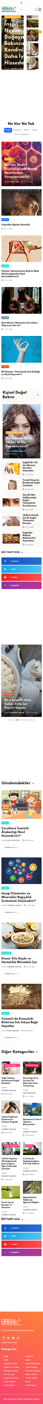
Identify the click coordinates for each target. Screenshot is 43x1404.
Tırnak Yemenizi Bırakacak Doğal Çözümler (31, 483)
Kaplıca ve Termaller (11, 1367)
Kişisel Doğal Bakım (15, 432)
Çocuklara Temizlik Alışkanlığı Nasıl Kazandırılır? (15, 832)
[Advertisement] (21, 95)
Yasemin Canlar (18, 451)
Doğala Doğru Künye (9, 1342)
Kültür (5, 1013)
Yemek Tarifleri (31, 1378)
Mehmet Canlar (18, 69)
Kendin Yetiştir (31, 1374)
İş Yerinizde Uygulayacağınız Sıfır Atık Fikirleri (31, 1161)
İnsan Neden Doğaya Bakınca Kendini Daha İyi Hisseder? (16, 44)
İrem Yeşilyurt (29, 1093)
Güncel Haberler (31, 1367)
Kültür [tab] (26, 130)
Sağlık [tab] (8, 130)
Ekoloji (29, 1146)
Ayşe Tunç (14, 182)
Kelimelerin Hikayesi (33, 1371)
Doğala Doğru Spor (11, 1378)
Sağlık (8, 159)
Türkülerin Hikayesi (11, 1371)
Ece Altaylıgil (13, 840)
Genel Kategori (11, 1146)
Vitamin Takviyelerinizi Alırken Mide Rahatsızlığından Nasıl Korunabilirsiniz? (20, 274)
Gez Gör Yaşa (32, 1065)
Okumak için (10, 847)
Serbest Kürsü (9, 1385)
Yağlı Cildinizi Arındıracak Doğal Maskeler (10, 1080)
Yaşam (5, 823)
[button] (9, 720)
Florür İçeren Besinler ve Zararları (7, 1205)
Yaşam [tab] (35, 130)
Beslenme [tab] (17, 130)
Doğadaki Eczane (12, 17)
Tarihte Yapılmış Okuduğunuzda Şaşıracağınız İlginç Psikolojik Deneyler (9, 1164)
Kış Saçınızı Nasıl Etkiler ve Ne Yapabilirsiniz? (19, 442)
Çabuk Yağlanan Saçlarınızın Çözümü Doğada (9, 1119)
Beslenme (9, 694)
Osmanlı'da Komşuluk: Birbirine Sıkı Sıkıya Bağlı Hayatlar (19, 1022)
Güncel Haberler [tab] (21, 135)
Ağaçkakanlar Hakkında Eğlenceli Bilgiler (31, 1200)
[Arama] (36, 9)
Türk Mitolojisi (30, 1385)
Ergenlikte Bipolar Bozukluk (15, 225)
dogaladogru (13, 1031)
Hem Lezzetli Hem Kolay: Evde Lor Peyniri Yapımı (17, 704)
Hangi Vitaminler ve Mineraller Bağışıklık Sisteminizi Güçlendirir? (18, 897)
